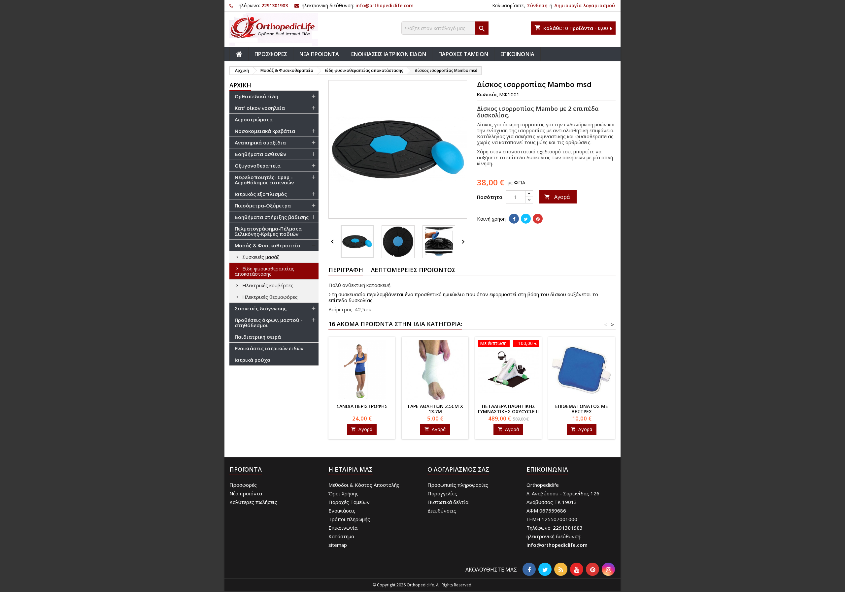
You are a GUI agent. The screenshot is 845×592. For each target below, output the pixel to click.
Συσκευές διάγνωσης (261, 308)
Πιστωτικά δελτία (447, 502)
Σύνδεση (537, 5)
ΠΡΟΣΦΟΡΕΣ (270, 54)
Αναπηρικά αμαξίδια (260, 142)
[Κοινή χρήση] (514, 219)
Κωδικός (487, 94)
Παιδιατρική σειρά (258, 336)
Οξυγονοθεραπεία (258, 165)
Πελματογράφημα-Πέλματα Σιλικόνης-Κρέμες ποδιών (268, 231)
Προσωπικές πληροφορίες (457, 485)
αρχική (240, 85)
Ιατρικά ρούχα (252, 360)
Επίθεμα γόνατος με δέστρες (581, 409)
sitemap (337, 545)
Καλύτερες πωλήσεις (253, 502)
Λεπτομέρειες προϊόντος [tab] (413, 270)
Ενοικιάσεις (341, 510)
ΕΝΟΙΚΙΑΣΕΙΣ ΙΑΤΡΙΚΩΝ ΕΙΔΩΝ (388, 54)
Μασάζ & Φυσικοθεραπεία (267, 245)
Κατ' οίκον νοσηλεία (260, 108)
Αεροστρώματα (254, 119)
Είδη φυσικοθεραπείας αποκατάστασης (264, 271)
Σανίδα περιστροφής (362, 406)
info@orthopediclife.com (384, 5)
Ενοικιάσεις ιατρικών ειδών (269, 348)
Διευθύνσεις (441, 510)
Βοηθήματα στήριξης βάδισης (272, 217)
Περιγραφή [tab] (345, 270)
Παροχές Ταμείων (349, 502)
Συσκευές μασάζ (261, 257)
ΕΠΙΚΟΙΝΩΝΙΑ (517, 54)
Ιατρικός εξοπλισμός (261, 194)
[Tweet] (526, 219)
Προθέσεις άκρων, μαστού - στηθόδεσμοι (269, 322)
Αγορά (557, 197)
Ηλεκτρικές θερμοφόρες (270, 297)
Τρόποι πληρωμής (349, 519)
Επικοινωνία (342, 527)
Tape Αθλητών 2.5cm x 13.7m (435, 409)
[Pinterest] (538, 219)
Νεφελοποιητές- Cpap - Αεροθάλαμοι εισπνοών (264, 180)
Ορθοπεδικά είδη (256, 96)
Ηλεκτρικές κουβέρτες (267, 285)
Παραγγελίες (442, 493)
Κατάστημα (341, 536)
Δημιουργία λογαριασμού (584, 5)
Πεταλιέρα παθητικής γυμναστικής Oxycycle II (508, 409)
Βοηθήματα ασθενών (260, 154)
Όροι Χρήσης (343, 493)
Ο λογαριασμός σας (458, 469)
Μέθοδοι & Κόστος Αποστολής (363, 485)
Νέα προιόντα (245, 493)
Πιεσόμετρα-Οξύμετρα (263, 205)
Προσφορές (243, 485)
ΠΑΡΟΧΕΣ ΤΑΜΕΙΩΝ (463, 54)
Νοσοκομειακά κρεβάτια (265, 131)
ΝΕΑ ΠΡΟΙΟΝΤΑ (319, 54)
